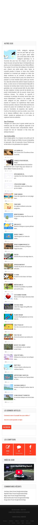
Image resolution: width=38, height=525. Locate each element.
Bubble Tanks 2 (18, 234)
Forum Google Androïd (19, 517)
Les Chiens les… (18, 150)
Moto (23, 523)
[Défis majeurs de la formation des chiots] (8, 176)
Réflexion (17, 521)
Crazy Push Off (18, 325)
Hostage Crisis (18, 305)
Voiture (13, 523)
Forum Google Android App (20, 491)
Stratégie (32, 521)
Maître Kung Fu (18, 285)
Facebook (6, 427)
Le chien (16, 275)
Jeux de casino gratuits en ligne (13, 420)
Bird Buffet (17, 224)
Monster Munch (19, 214)
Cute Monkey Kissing (20, 295)
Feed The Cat (18, 335)
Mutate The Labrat (19, 345)
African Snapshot (19, 264)
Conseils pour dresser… (21, 160)
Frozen (16, 254)
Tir (9, 523)
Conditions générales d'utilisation (19, 512)
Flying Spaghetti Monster (21, 395)
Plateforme (11, 521)
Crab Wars (17, 204)
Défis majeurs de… (19, 174)
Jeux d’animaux (9, 121)
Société (22, 521)
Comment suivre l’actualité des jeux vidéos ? (17, 415)
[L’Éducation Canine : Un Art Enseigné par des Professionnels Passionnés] (8, 186)
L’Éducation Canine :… (20, 184)
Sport (27, 521)
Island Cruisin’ (18, 315)
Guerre (18, 523)
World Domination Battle (21, 244)
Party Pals (17, 365)
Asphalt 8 (6, 493)
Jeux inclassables (9, 136)
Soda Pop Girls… (19, 355)
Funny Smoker (18, 194)
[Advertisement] (19, 18)
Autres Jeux (28, 523)
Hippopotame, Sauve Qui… (21, 375)
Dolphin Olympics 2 (20, 385)
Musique (5, 521)
